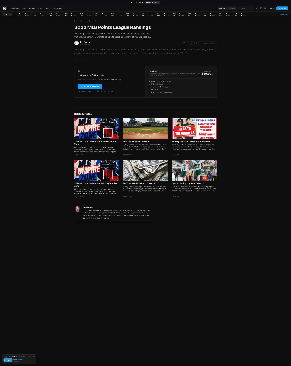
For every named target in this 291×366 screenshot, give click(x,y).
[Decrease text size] (192, 43)
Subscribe (282, 8)
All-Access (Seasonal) (88, 21)
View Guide (155, 2)
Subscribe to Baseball (90, 86)
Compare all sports (84, 91)
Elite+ (47, 8)
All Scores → (284, 14)
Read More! (79, 59)
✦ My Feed (231, 8)
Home (76, 21)
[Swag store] (261, 8)
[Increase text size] (196, 43)
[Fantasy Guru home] (5, 8)
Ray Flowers (85, 42)
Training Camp (56, 8)
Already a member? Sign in (103, 91)
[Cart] (265, 8)
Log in (272, 8)
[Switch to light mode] (256, 8)
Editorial (222, 8)
